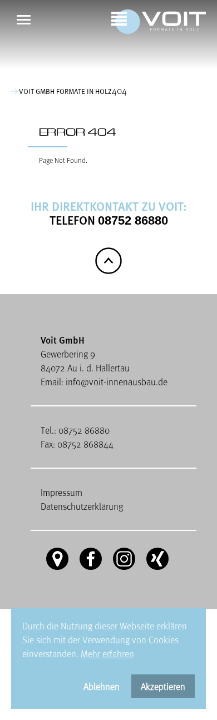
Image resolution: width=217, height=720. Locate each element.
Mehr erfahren (107, 653)
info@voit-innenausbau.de (116, 381)
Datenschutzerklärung (82, 506)
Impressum (61, 492)
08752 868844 (85, 444)
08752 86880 (133, 220)
